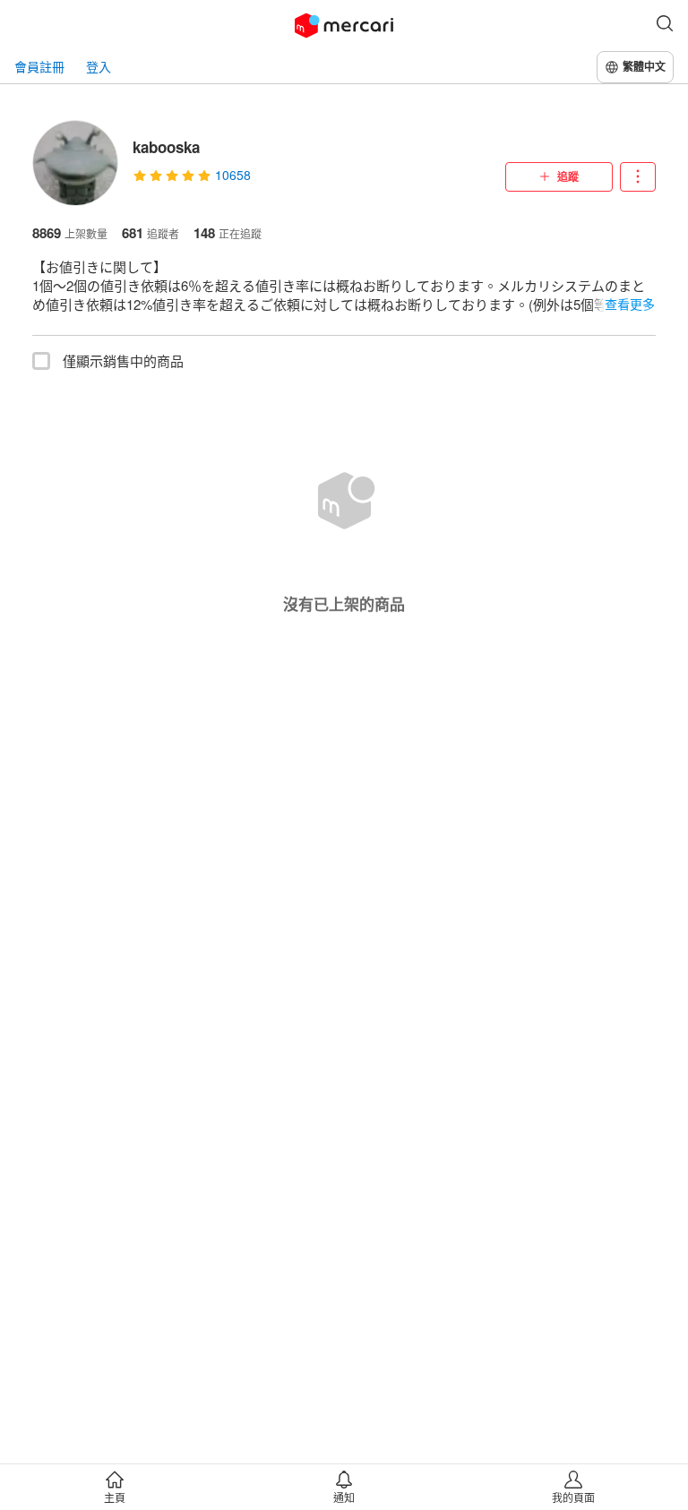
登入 (98, 66)
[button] (665, 25)
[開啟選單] (638, 177)
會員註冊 (39, 66)
